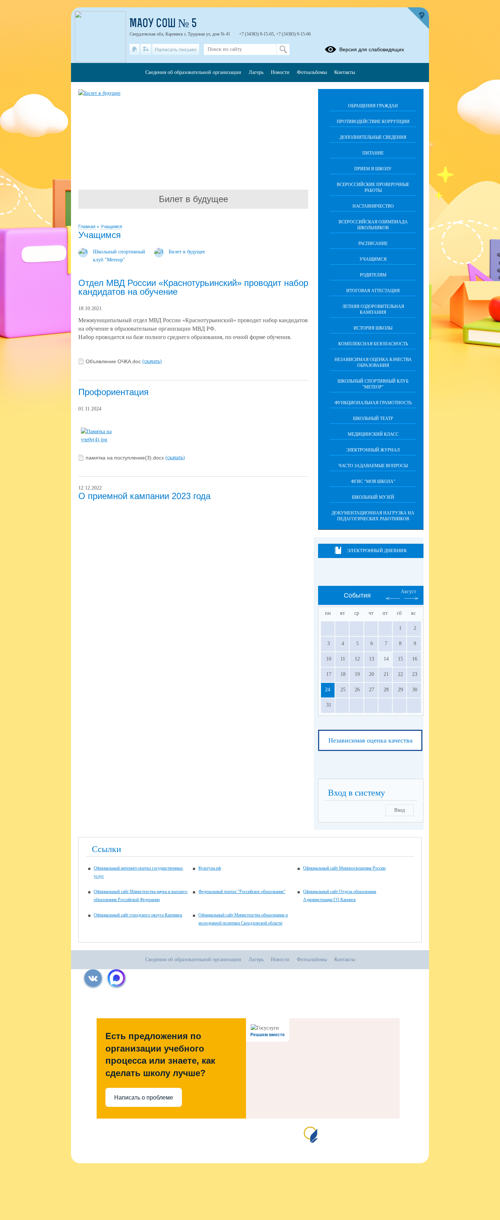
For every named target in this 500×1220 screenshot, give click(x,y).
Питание (373, 153)
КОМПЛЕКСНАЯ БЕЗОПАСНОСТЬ (373, 343)
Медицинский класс (373, 434)
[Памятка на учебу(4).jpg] (106, 439)
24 (327, 689)
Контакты (344, 72)
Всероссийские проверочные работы (373, 187)
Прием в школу (373, 168)
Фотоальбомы (312, 72)
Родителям (373, 275)
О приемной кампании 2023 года (144, 496)
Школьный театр (373, 418)
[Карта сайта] (146, 49)
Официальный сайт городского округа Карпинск (138, 915)
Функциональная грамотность (373, 402)
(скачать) (152, 361)
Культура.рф (209, 868)
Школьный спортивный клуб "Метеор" (372, 384)
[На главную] (134, 49)
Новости (280, 72)
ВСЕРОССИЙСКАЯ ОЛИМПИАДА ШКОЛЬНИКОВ (373, 224)
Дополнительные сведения (373, 137)
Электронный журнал (373, 450)
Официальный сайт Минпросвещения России (344, 868)
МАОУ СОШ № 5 (163, 24)
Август (408, 591)
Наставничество (373, 206)
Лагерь (256, 72)
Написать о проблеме (143, 1097)
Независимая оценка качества (370, 740)
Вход (399, 810)
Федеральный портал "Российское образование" (242, 891)
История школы (373, 328)
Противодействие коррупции (373, 121)
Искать (283, 49)
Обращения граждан (373, 105)
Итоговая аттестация (373, 290)
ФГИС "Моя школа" (373, 481)
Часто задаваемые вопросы (373, 465)
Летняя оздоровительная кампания (373, 309)
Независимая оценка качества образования (373, 362)
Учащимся (111, 226)
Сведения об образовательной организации (193, 72)
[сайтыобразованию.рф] (418, 18)
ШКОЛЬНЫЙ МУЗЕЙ (373, 497)
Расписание (373, 243)
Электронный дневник (377, 550)
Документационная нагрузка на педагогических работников (373, 515)
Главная (87, 226)
